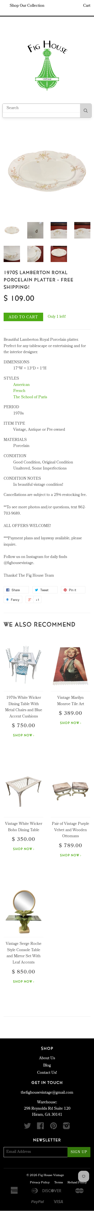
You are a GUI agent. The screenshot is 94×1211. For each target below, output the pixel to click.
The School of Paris (30, 397)
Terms (58, 1182)
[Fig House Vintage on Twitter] (27, 1127)
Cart (86, 6)
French (19, 391)
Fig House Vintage (51, 1175)
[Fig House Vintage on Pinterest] (53, 1127)
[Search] (85, 111)
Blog (47, 1065)
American (21, 385)
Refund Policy (77, 1182)
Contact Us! (47, 1073)
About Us (47, 1058)
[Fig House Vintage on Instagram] (66, 1127)
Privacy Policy (40, 1182)
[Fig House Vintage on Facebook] (40, 1127)
